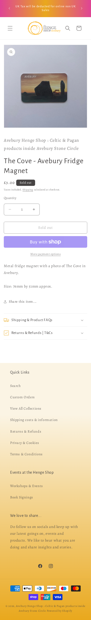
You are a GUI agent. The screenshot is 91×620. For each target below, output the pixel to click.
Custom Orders (22, 397)
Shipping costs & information (34, 419)
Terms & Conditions (26, 454)
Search (15, 385)
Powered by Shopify (60, 611)
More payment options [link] (45, 254)
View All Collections (25, 408)
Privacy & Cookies (24, 442)
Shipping (27, 189)
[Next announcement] (81, 8)
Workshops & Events (26, 486)
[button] (10, 28)
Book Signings (21, 497)
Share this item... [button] (23, 301)
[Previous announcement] (9, 8)
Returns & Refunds (25, 431)
